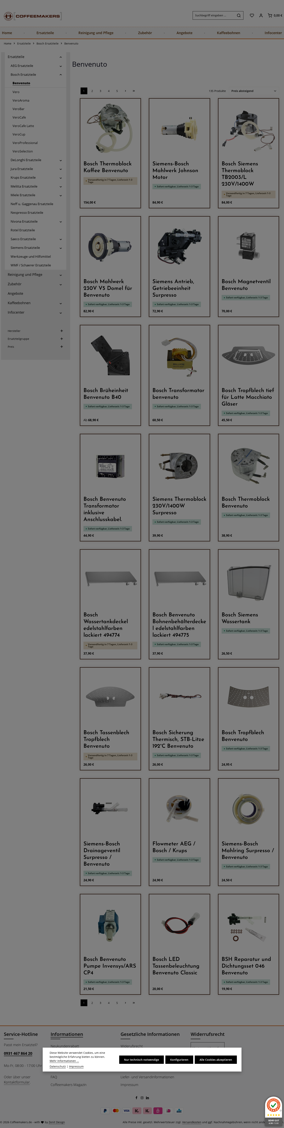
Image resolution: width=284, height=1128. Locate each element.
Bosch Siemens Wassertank (240, 618)
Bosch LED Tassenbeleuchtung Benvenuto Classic (175, 966)
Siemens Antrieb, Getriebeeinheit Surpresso (173, 288)
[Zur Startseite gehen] (29, 15)
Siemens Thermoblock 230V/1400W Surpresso (179, 506)
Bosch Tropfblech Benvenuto (243, 736)
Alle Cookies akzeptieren (216, 1059)
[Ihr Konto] (261, 15)
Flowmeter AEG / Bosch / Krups (173, 847)
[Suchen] (238, 15)
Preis (11, 347)
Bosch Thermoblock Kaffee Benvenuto (107, 167)
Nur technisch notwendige (141, 1059)
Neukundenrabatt (65, 1046)
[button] (60, 56)
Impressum (129, 1084)
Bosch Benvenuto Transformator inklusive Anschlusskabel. (104, 509)
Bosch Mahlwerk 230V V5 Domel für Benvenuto (107, 288)
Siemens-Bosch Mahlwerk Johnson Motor (175, 170)
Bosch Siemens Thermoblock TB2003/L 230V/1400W (240, 174)
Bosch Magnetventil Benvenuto (246, 285)
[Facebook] (137, 1098)
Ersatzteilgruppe (18, 339)
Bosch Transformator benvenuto (178, 394)
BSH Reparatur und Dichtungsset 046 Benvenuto (246, 966)
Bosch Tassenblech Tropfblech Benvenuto (106, 739)
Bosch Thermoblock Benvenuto (246, 503)
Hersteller (14, 331)
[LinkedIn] (147, 1098)
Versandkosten (191, 1122)
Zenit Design (57, 1122)
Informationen (67, 1034)
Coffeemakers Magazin (69, 1084)
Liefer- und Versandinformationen (147, 1077)
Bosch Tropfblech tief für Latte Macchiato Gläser (248, 397)
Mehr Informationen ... (64, 1061)
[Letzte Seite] (133, 91)
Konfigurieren (179, 1059)
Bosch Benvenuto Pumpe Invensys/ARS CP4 (109, 966)
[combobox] (214, 15)
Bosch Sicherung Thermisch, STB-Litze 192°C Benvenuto (178, 739)
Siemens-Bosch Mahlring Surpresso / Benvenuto (248, 850)
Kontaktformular (17, 1082)
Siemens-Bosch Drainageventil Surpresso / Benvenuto (101, 854)
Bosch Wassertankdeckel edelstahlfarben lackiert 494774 (105, 625)
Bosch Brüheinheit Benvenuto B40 (105, 394)
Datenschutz (58, 1066)
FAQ (54, 1077)
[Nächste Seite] (125, 91)
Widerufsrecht (132, 1046)
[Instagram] (142, 1098)
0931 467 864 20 (18, 1053)
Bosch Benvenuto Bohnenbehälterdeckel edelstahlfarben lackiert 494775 (179, 625)
